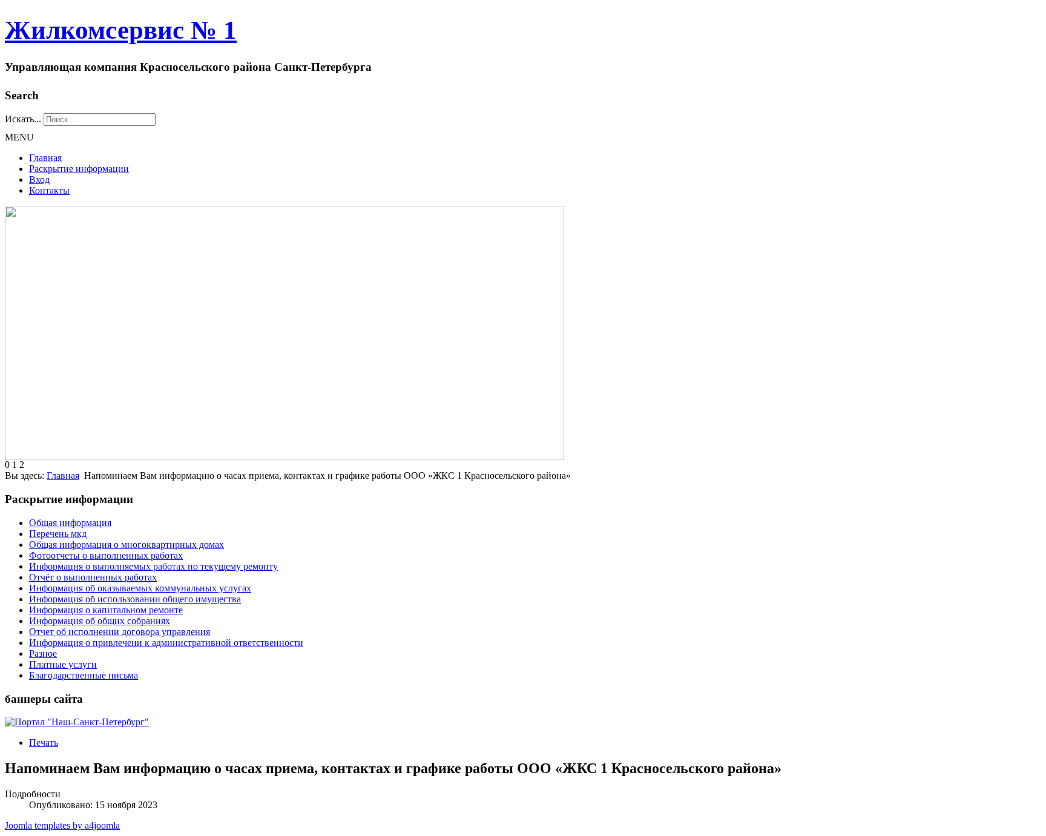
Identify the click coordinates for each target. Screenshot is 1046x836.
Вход (39, 179)
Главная (45, 158)
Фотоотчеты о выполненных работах (106, 555)
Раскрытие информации (79, 168)
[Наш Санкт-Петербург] (77, 722)
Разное (43, 653)
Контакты (49, 190)
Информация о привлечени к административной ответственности (166, 642)
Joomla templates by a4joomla (62, 825)
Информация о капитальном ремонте (106, 610)
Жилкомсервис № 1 (121, 30)
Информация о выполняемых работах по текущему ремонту (153, 566)
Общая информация (70, 523)
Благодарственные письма (83, 675)
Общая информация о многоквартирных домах (126, 544)
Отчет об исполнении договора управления (119, 632)
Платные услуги (63, 664)
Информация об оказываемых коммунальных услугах (140, 588)
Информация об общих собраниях (99, 621)
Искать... (23, 119)
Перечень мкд (58, 533)
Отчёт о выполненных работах (93, 577)
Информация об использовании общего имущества (135, 599)
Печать (43, 742)
